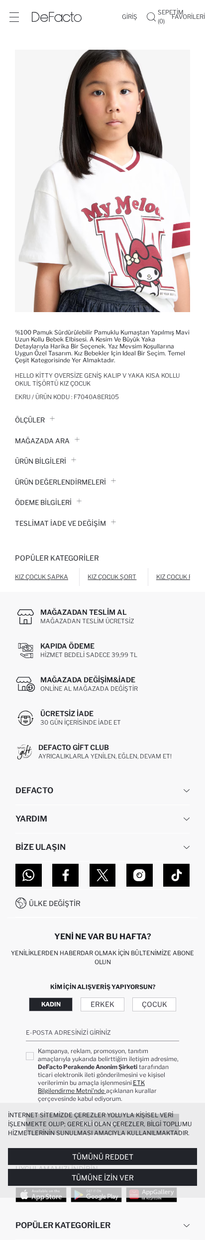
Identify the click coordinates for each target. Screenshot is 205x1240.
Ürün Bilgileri (40, 461)
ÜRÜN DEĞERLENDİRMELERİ (60, 482)
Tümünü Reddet (102, 1157)
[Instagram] (139, 875)
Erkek (102, 1004)
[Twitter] (103, 875)
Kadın (51, 1004)
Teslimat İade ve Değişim (60, 523)
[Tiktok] (176, 875)
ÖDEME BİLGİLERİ (43, 502)
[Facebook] (65, 875)
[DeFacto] (57, 17)
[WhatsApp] (28, 875)
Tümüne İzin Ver (103, 1177)
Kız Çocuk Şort (112, 576)
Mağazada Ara (42, 441)
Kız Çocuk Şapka (41, 576)
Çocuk (154, 1004)
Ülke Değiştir (55, 903)
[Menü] (14, 17)
